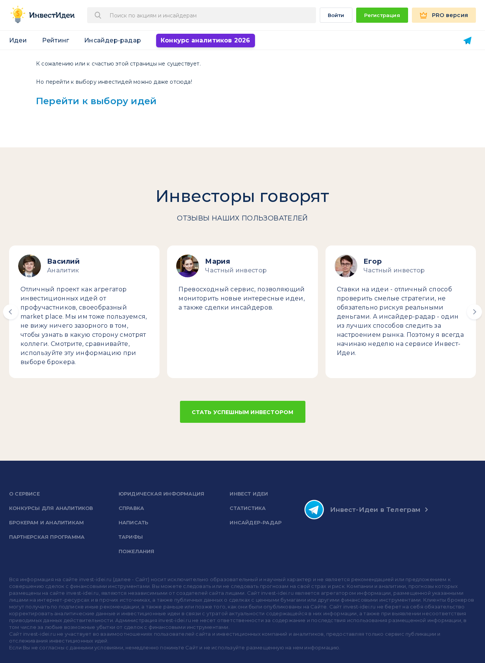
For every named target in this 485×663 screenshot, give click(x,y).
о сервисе (24, 494)
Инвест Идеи (249, 494)
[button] (10, 311)
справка (131, 508)
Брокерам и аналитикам (46, 522)
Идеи (18, 40)
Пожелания (137, 551)
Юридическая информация (161, 494)
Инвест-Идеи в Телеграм (375, 509)
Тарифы (131, 537)
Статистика (248, 508)
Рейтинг (55, 40)
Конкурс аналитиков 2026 (205, 40)
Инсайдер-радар (112, 40)
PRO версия (450, 15)
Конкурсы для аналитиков (51, 508)
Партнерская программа (46, 537)
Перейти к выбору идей (96, 100)
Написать (134, 522)
